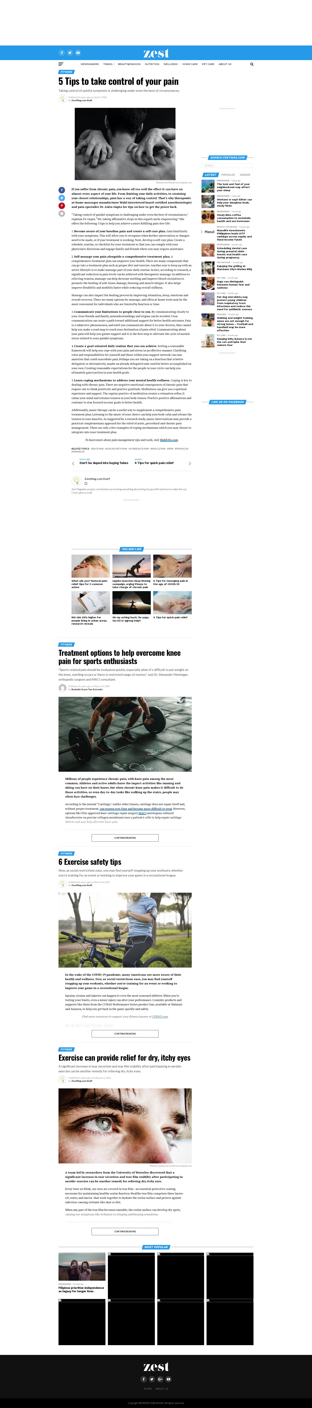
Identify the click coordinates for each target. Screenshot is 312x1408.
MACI (142, 813)
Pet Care (208, 64)
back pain (98, 449)
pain (170, 449)
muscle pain (158, 449)
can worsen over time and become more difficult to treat (136, 809)
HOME (148, 1388)
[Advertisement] (156, 22)
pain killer (182, 449)
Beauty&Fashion (129, 64)
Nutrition (152, 64)
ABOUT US (225, 64)
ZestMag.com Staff (82, 100)
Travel (108, 64)
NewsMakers (90, 64)
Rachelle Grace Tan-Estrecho (87, 689)
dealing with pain (116, 449)
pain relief (79, 452)
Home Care (190, 64)
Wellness (170, 64)
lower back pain (139, 449)
